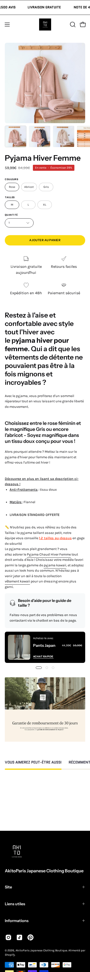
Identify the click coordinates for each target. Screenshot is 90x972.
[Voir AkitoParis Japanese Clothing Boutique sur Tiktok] (19, 937)
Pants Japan (44, 645)
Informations (17, 920)
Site (8, 887)
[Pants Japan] (19, 647)
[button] (72, 24)
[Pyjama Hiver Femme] (15, 136)
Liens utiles (15, 903)
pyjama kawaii (55, 565)
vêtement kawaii (17, 581)
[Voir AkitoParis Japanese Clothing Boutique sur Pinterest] (30, 937)
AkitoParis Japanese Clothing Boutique (44, 871)
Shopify (10, 954)
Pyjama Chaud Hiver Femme (49, 554)
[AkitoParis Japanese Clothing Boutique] (45, 24)
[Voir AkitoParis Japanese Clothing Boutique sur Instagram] (8, 937)
